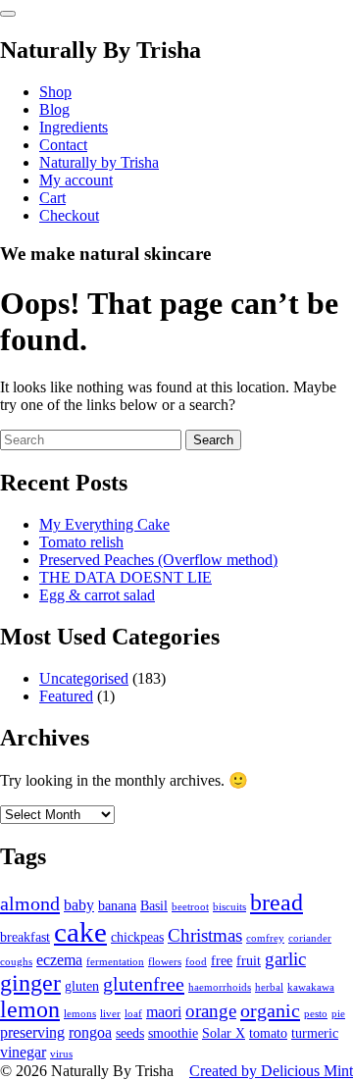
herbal (269, 987)
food (196, 961)
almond (30, 903)
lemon (30, 1009)
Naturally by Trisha (99, 162)
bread (276, 902)
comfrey (265, 938)
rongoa (90, 1032)
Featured (66, 696)
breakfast (25, 937)
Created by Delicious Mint (271, 1070)
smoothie (173, 1033)
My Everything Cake (104, 524)
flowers (164, 961)
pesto (316, 1013)
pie (338, 1013)
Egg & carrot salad (97, 595)
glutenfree (143, 984)
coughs (16, 961)
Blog (54, 109)
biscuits (229, 906)
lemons (80, 1013)
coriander (309, 938)
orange (210, 1011)
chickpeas (137, 937)
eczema (59, 960)
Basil (154, 906)
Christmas (205, 935)
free (221, 960)
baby (79, 905)
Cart (52, 197)
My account (76, 180)
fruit (248, 960)
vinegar (23, 1052)
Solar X (223, 1033)
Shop (55, 91)
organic (270, 1010)
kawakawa (310, 987)
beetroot (190, 906)
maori (163, 1012)
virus (61, 1054)
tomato (268, 1033)
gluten (82, 986)
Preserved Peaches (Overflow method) (158, 559)
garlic (285, 959)
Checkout (69, 215)
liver (110, 1013)
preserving (32, 1032)
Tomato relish (81, 542)
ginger (30, 983)
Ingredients (73, 127)
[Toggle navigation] (8, 14)
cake (80, 932)
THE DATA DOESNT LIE (125, 577)
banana (117, 906)
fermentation (115, 961)
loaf (133, 1013)
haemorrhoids (219, 987)
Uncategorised (83, 678)
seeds (130, 1033)
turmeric (314, 1033)
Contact (63, 144)
